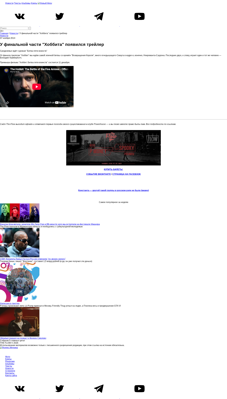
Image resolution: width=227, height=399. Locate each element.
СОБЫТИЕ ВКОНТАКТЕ (98, 174)
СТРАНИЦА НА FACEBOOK (126, 174)
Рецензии (10, 361)
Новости (9, 3)
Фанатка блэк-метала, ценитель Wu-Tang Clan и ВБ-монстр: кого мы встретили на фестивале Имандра (50, 224)
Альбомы (25, 3)
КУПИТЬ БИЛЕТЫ (113, 169)
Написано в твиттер (9, 303)
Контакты (9, 373)
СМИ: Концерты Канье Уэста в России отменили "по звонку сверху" (33, 259)
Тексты (17, 3)
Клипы (34, 3)
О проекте (10, 371)
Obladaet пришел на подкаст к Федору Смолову (23, 338)
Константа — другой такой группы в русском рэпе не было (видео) (113, 190)
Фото (7, 357)
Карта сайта (11, 375)
